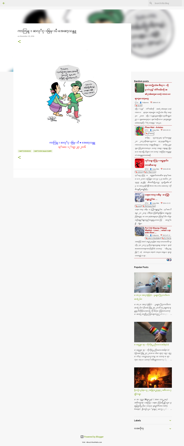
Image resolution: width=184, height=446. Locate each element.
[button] (19, 42)
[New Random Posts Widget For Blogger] (169, 260)
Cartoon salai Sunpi (43, 151)
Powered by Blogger (94, 437)
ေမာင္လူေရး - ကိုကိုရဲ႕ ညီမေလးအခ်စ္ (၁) (151, 344)
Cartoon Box (25, 151)
